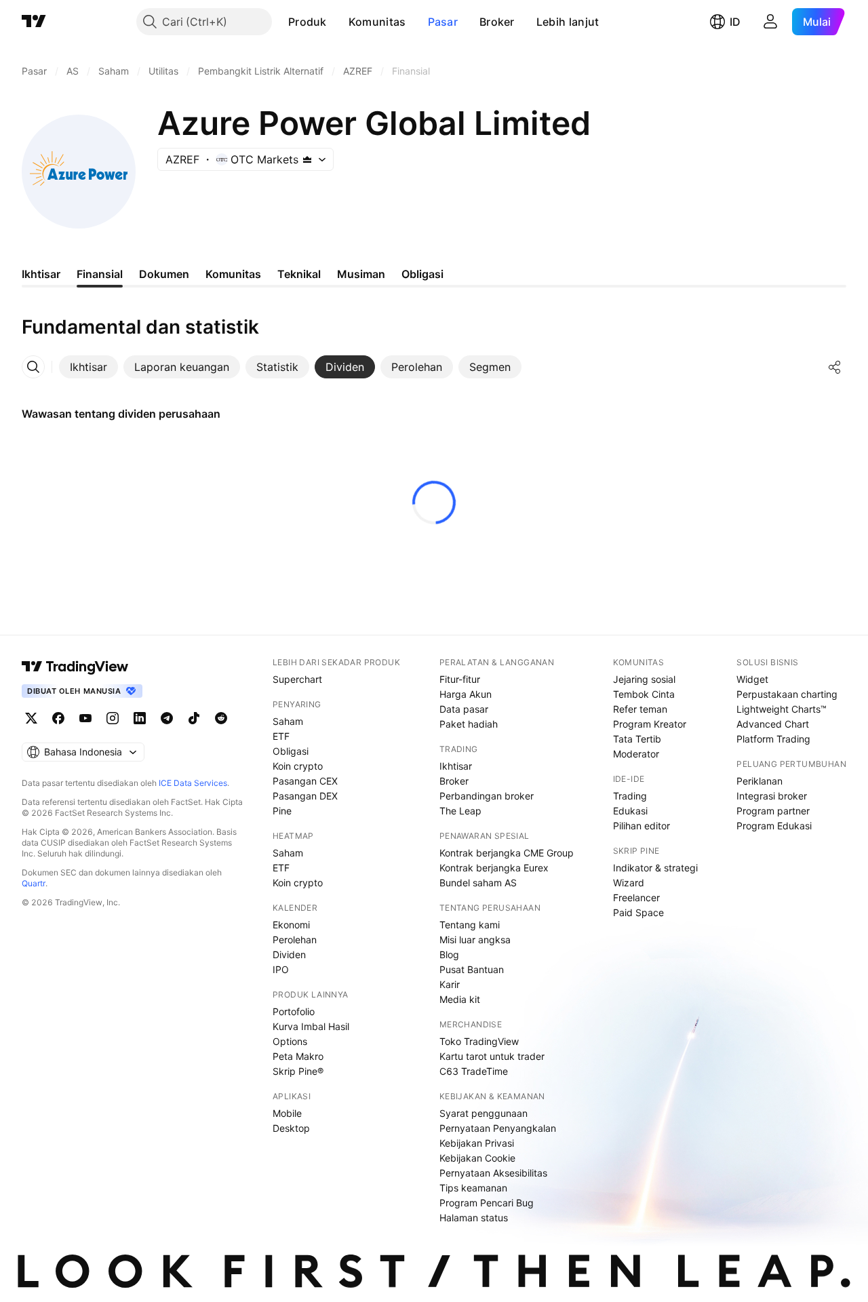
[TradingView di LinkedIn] (139, 718)
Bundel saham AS (478, 882)
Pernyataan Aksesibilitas (493, 1173)
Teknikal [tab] (299, 274)
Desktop (291, 1128)
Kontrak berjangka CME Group (506, 853)
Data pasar (463, 709)
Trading (630, 796)
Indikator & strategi (655, 867)
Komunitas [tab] (233, 274)
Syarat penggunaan (483, 1113)
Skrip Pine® (298, 1071)
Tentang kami (469, 924)
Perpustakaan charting (786, 694)
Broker (497, 21)
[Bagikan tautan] (834, 366)
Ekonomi (291, 924)
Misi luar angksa (475, 939)
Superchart (297, 679)
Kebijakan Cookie (477, 1158)
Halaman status (473, 1217)
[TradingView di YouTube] (85, 718)
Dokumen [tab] (164, 274)
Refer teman (640, 709)
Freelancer (636, 897)
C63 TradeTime (473, 1071)
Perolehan (295, 939)
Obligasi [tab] (422, 274)
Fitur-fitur (459, 679)
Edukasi (630, 810)
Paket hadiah (468, 724)
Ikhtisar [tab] (41, 274)
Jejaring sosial (644, 679)
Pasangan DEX (305, 796)
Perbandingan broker (486, 796)
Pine (282, 810)
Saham (288, 721)
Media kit (459, 999)
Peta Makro (298, 1056)
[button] (337, 21)
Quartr (33, 883)
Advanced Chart (772, 724)
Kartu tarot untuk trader (492, 1056)
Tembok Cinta (644, 694)
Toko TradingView (479, 1041)
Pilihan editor (641, 825)
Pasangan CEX (305, 781)
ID (735, 21)
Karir (449, 984)
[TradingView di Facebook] (58, 718)
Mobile (287, 1113)
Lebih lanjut (567, 21)
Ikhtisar (455, 766)
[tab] (88, 366)
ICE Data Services (193, 783)
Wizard (628, 882)
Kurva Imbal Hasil (311, 1026)
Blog (449, 954)
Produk (307, 21)
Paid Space (638, 912)
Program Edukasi (774, 825)
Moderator (636, 754)
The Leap (460, 810)
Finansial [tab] (100, 274)
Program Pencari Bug (486, 1202)
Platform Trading (773, 739)
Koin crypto (298, 766)
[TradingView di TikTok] (193, 718)
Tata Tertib (637, 739)
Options (290, 1041)
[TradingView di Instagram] (112, 718)
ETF (281, 736)
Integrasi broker (771, 796)
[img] (307, 159)
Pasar (443, 21)
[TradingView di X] (31, 718)
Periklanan (759, 781)
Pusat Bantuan (471, 969)
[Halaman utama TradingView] (34, 21)
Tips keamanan (473, 1188)
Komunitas (377, 21)
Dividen (289, 954)
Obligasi (291, 751)
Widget (752, 679)
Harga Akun (465, 694)
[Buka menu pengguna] (770, 21)
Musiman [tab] (361, 274)
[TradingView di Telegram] (166, 718)
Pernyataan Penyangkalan (497, 1128)
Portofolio (294, 1011)
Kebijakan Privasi (476, 1143)
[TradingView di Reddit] (221, 718)
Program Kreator (649, 724)
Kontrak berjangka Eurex (494, 867)
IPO (281, 969)
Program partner (773, 810)
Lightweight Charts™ (781, 709)
